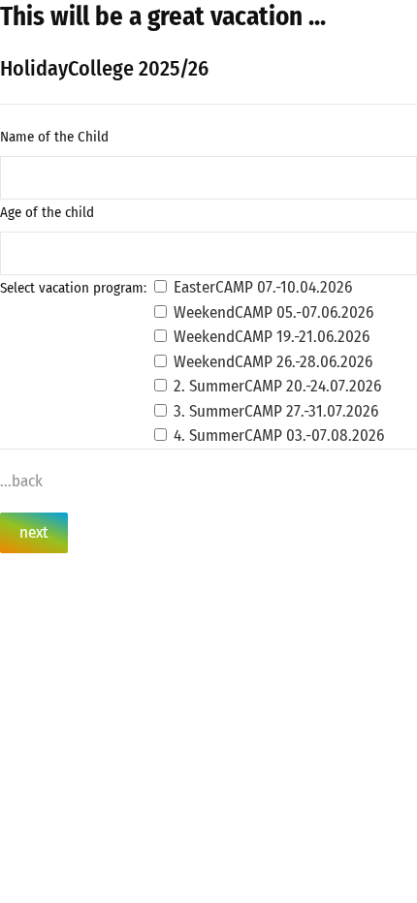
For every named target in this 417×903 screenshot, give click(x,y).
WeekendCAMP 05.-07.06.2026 (271, 312)
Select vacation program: (73, 287)
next (33, 532)
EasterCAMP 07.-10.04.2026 (261, 287)
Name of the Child (54, 136)
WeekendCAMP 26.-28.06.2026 (271, 362)
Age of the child (47, 212)
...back (21, 481)
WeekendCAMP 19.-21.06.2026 (269, 337)
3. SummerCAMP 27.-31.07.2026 (274, 411)
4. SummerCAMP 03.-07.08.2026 (277, 435)
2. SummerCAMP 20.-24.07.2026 (275, 386)
